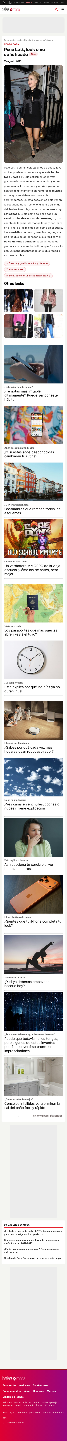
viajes (52, 1405)
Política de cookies (53, 1412)
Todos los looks (14, 269)
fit (45, 1405)
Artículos (24, 1385)
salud (18, 1405)
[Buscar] (56, 9)
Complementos (11, 1391)
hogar (39, 1405)
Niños (27, 1391)
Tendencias (9, 1385)
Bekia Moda (9, 40)
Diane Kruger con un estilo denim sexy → (28, 275)
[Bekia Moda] (11, 9)
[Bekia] (7, 2)
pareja (53, 1402)
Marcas (51, 1391)
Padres (54, 3)
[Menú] (62, 9)
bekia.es (7, 1402)
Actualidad (19, 3)
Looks (19, 40)
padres (44, 1402)
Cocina (46, 3)
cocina (35, 1402)
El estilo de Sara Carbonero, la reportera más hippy (32, 1258)
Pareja (63, 3)
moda (17, 1402)
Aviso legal (8, 1412)
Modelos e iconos (13, 1396)
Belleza (37, 3)
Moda (29, 3)
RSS (4, 1417)
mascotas (7, 1405)
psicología (28, 1405)
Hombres (38, 1391)
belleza (26, 1402)
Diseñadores (40, 1385)
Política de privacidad (29, 1412)
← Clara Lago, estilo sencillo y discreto (27, 263)
